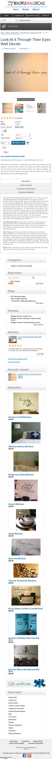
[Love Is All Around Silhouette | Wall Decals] (12, 342)
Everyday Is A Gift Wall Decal (19, 417)
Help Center (12, 697)
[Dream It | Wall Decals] (26, 500)
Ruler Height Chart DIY (19, 299)
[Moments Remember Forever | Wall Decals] (26, 577)
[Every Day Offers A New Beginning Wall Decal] (26, 666)
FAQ (9, 714)
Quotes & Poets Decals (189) (21, 266)
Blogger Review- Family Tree (21, 316)
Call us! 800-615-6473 (32, 15)
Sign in (16, 9)
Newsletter (12, 720)
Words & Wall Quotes (12, 32)
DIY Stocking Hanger (18, 296)
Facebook (12, 731)
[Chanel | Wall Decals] (26, 530)
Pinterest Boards (14, 733)
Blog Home (40, 283)
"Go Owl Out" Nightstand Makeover (23, 301)
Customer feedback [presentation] (26, 192)
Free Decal (12, 717)
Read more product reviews (17, 359)
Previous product (8, 48)
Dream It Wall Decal (16, 504)
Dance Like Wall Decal (17, 558)
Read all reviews (14, 362)
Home (2, 32)
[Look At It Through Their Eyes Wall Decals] (12, 380)
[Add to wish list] (28, 143)
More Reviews (39, 324)
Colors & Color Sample (16, 706)
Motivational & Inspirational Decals (30, 32)
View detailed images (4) (26, 99)
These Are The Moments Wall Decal (22, 581)
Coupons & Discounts (16, 708)
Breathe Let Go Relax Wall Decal (21, 474)
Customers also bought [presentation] (26, 189)
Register (25, 9)
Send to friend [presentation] (26, 185)
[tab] (26, 181)
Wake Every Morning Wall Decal (20, 446)
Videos (10, 728)
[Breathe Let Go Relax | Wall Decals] (26, 471)
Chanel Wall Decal (15, 534)
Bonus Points (13, 703)
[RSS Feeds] (10, 284)
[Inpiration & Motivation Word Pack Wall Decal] (26, 634)
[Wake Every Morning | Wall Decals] (26, 443)
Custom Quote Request (16, 711)
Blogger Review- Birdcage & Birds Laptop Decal (26, 319)
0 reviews (19, 118)
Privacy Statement (15, 725)
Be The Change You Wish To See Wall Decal (25, 608)
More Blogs (40, 303)
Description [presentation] (25, 181)
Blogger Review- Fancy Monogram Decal (25, 322)
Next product (25, 48)
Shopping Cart (19, 15)
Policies (11, 722)
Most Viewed (15, 281)
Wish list (36, 9)
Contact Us (12, 700)
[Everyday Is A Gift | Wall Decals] (26, 413)
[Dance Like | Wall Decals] (26, 555)
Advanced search (25, 20)
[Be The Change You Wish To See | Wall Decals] (26, 605)
